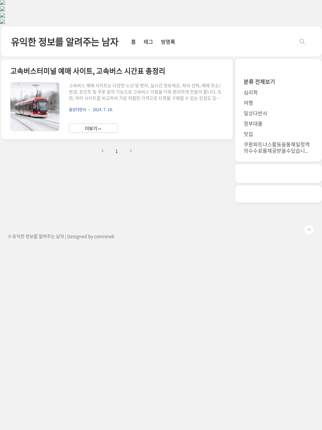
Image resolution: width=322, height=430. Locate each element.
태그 (148, 41)
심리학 (251, 92)
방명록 (168, 41)
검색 (302, 41)
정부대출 (253, 123)
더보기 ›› (93, 128)
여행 (248, 102)
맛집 (248, 134)
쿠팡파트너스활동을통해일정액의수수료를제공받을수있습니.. (277, 147)
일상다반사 (255, 113)
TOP (309, 230)
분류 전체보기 (259, 81)
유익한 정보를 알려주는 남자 (65, 41)
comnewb (104, 236)
